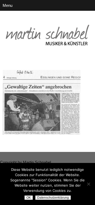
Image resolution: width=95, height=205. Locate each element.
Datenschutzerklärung (53, 197)
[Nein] (88, 184)
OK (28, 197)
